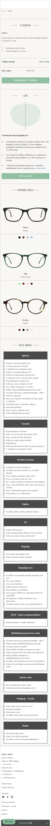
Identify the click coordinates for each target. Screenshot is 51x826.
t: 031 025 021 (7, 764)
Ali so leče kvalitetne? (14, 584)
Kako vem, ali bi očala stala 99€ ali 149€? (21, 434)
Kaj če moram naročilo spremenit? (19, 437)
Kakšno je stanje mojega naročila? (19, 440)
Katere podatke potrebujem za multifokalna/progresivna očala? (18, 656)
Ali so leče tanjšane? (13, 581)
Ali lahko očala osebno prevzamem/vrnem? (22, 715)
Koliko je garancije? (13, 395)
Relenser (4, 810)
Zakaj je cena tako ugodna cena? (18, 363)
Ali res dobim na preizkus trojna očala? (20, 476)
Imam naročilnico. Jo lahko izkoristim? (20, 622)
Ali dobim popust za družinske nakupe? (21, 404)
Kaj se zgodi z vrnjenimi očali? (17, 410)
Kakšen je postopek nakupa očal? (18, 372)
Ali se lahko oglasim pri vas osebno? (20, 386)
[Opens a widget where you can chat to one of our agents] (8, 822)
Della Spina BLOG (8, 802)
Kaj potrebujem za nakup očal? (17, 381)
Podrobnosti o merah (25, 80)
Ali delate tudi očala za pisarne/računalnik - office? (25, 640)
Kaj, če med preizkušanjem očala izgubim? (22, 490)
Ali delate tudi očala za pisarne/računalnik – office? (25, 392)
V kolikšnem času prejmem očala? (19, 369)
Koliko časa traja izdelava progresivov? (20, 375)
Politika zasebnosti (8, 787)
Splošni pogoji (7, 783)
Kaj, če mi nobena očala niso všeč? (19, 479)
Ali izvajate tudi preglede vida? (17, 554)
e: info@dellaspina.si (9, 777)
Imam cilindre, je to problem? (17, 590)
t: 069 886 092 (7, 774)
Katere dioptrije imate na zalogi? (18, 413)
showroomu (41, 168)
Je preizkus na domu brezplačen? (18, 467)
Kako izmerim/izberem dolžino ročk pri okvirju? (24, 533)
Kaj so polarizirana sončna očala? (18, 685)
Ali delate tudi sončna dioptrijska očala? (21, 688)
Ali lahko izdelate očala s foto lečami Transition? (24, 604)
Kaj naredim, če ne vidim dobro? (18, 493)
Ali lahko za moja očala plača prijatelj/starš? (22, 739)
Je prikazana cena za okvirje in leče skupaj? (22, 378)
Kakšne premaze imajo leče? (17, 587)
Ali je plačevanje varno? (15, 733)
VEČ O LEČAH (25, 176)
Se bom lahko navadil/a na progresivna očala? (23, 649)
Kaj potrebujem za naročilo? (16, 431)
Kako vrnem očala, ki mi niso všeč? (19, 706)
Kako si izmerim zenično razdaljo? (19, 557)
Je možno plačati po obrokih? (17, 366)
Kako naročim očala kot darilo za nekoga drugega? (25, 446)
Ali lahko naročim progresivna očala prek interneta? (25, 661)
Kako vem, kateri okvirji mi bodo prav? (21, 535)
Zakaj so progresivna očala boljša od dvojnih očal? (25, 652)
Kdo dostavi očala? (13, 712)
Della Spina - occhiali (9, 806)
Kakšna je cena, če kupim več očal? (19, 383)
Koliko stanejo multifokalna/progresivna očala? (23, 389)
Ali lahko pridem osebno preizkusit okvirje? (22, 511)
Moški (3, 11)
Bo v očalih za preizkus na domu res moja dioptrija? (25, 481)
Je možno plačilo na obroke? (17, 646)
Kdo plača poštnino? (14, 407)
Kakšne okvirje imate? (14, 530)
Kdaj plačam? (11, 443)
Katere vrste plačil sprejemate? (17, 736)
